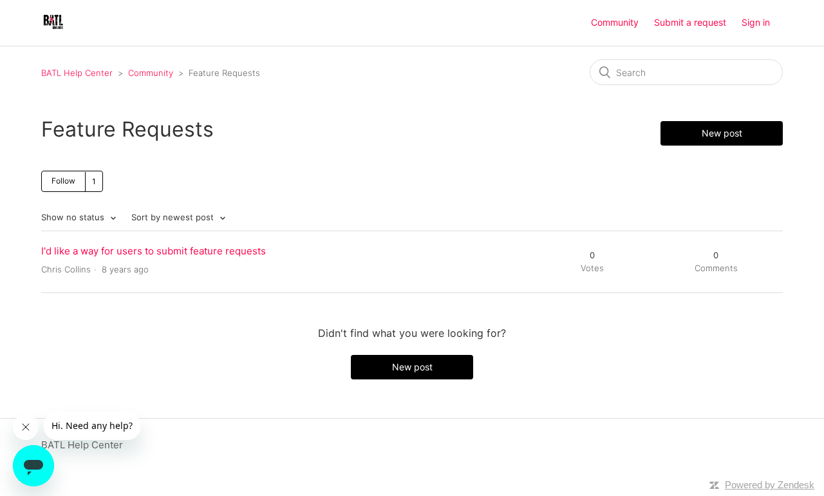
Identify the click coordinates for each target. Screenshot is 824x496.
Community (615, 22)
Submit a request (690, 22)
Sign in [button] (756, 22)
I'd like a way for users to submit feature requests (153, 251)
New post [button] (722, 133)
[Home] (53, 29)
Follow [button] (63, 181)
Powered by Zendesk (769, 484)
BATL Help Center (77, 73)
